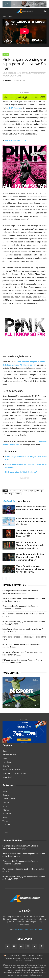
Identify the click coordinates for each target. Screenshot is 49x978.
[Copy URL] (12, 85)
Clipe (31, 491)
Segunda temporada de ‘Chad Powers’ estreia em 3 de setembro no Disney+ (30, 557)
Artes (5, 791)
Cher (25, 491)
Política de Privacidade (12, 769)
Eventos (6, 802)
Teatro (5, 821)
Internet (6, 810)
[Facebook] (36, 85)
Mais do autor (24, 501)
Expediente (7, 762)
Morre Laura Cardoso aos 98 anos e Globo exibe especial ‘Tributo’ (21, 646)
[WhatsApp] (18, 85)
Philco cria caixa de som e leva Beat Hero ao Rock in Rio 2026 (23, 615)
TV (4, 828)
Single (11, 494)
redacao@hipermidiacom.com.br (28, 929)
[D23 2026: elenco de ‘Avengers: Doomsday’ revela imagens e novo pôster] (9, 545)
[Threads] (41, 946)
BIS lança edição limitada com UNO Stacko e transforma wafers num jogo (20, 592)
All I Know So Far (15, 491)
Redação (8, 80)
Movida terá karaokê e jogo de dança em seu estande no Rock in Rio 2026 (24, 623)
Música (11, 17)
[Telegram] (24, 85)
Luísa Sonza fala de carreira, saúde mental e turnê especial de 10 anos (31, 521)
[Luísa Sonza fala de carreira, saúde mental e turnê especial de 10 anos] (9, 521)
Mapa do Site (8, 777)
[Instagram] (14, 946)
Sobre (5, 758)
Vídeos (18, 494)
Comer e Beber (9, 799)
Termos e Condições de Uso (14, 773)
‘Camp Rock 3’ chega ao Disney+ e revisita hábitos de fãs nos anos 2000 (30, 569)
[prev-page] (4, 578)
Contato (6, 766)
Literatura (7, 813)
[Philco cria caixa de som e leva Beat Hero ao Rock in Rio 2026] (9, 509)
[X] (30, 85)
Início (4, 17)
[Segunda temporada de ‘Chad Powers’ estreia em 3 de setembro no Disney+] (9, 557)
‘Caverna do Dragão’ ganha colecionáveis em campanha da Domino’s (20, 607)
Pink (5, 494)
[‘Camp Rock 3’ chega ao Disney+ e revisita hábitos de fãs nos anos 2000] (9, 569)
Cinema (6, 795)
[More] (42, 85)
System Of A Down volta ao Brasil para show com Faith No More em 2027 (30, 533)
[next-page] (8, 578)
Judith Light (39, 491)
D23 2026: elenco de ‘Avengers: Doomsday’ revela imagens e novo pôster (30, 545)
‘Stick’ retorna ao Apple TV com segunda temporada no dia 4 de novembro (24, 599)
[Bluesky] (34, 946)
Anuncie (19, 961)
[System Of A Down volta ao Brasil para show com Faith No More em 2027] (9, 533)
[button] (4, 11)
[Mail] (21, 946)
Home (5, 751)
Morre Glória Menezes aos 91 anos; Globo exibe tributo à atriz (24, 638)
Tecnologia (7, 825)
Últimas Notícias (9, 755)
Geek (5, 806)
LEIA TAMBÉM (9, 501)
